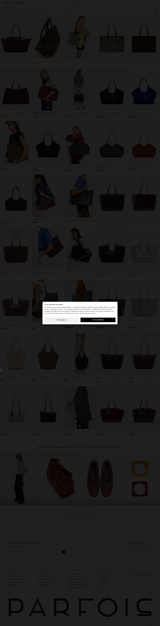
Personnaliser (61, 320)
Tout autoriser (98, 320)
